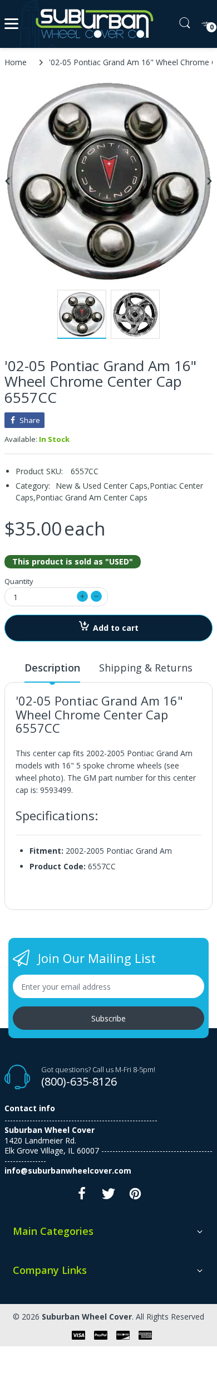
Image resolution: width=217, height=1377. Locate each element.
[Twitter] (108, 1196)
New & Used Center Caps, (103, 485)
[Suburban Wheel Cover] (92, 24)
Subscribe (108, 1018)
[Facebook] (81, 1196)
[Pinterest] (135, 1196)
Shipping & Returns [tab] (146, 667)
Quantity (18, 581)
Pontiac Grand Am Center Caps (91, 497)
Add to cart (116, 627)
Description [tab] (52, 667)
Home (15, 62)
